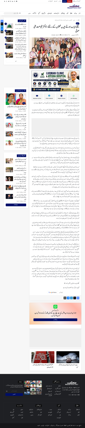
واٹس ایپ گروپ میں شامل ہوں (48, 395)
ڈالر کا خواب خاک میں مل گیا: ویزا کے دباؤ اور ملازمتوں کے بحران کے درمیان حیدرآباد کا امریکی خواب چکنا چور (20, 47)
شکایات (38, 425)
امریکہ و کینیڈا (31, 410)
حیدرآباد (75, 13)
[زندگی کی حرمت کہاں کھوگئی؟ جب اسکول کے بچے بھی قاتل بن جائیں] (9, 32)
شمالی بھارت (59, 418)
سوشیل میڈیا (44, 13)
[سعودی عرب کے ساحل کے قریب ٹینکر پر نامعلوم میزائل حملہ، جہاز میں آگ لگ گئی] (27, 393)
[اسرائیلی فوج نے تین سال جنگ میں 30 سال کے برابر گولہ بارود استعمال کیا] (39, 389)
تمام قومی (59, 410)
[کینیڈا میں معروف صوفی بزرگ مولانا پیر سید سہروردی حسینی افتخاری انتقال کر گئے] (9, 160)
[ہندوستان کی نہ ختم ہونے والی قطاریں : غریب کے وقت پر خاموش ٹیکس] (9, 39)
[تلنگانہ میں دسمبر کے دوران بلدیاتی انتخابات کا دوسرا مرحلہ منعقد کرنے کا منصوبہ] (9, 125)
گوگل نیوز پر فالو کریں (58, 394)
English (69, 1)
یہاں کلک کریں (55, 320)
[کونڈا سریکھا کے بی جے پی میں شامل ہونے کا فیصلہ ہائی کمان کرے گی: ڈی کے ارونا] (27, 382)
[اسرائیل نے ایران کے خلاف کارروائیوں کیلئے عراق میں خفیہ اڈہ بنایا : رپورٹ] (9, 169)
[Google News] (52, 292)
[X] (77, 395)
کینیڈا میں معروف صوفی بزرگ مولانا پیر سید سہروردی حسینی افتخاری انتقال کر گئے (20, 161)
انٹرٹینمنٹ (34, 13)
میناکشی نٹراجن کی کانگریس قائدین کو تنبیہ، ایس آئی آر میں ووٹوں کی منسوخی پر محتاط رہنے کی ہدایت (20, 143)
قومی (67, 13)
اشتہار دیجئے (55, 1)
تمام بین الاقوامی (39, 410)
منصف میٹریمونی (49, 389)
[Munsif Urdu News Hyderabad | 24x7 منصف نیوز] (74, 6)
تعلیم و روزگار (12, 412)
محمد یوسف (73, 35)
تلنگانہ (79, 412)
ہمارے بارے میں (49, 386)
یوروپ (32, 415)
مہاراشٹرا (69, 415)
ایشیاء (41, 412)
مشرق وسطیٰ (40, 415)
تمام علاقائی (78, 410)
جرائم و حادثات (56, 13)
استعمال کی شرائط (50, 1)
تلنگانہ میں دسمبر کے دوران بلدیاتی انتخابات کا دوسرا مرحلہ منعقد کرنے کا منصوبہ (20, 126)
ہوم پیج (60, 386)
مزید (29, 13)
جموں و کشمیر (59, 412)
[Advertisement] (55, 127)
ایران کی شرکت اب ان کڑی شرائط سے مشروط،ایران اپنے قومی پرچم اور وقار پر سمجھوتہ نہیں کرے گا (20, 179)
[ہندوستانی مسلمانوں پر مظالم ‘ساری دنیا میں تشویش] (9, 55)
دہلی (60, 415)
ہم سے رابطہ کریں (58, 391)
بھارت (51, 410)
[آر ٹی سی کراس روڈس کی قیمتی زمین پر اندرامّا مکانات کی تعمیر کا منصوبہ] (39, 385)
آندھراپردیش (69, 412)
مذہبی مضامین (50, 13)
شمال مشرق (50, 415)
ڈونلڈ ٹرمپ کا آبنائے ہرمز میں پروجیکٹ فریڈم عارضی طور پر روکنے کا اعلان (20, 197)
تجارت (22, 412)
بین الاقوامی (63, 13)
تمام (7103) (16, 205)
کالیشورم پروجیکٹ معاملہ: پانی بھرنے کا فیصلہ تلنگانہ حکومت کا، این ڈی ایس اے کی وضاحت (20, 117)
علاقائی (71, 13)
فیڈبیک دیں (42, 425)
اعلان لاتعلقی (57, 425)
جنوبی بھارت (50, 412)
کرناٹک (78, 415)
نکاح (22, 418)
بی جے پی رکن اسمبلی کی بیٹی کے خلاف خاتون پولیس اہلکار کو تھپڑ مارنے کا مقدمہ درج (20, 134)
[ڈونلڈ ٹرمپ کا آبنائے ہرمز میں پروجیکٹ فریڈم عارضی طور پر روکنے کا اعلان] (9, 196)
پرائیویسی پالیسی (53, 425)
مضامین (74, 20)
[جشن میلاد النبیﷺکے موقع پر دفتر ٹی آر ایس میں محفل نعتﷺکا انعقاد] (33, 393)
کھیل (39, 13)
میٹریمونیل (64, 1)
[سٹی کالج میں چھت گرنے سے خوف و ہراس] (39, 393)
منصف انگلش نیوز (58, 389)
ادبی (13, 410)
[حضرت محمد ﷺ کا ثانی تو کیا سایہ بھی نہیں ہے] (9, 25)
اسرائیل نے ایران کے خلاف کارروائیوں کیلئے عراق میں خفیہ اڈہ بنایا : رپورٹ (20, 170)
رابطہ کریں (60, 1)
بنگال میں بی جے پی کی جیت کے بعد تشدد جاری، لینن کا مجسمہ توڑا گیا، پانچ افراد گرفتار (20, 188)
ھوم (79, 13)
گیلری (13, 418)
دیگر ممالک (31, 412)
